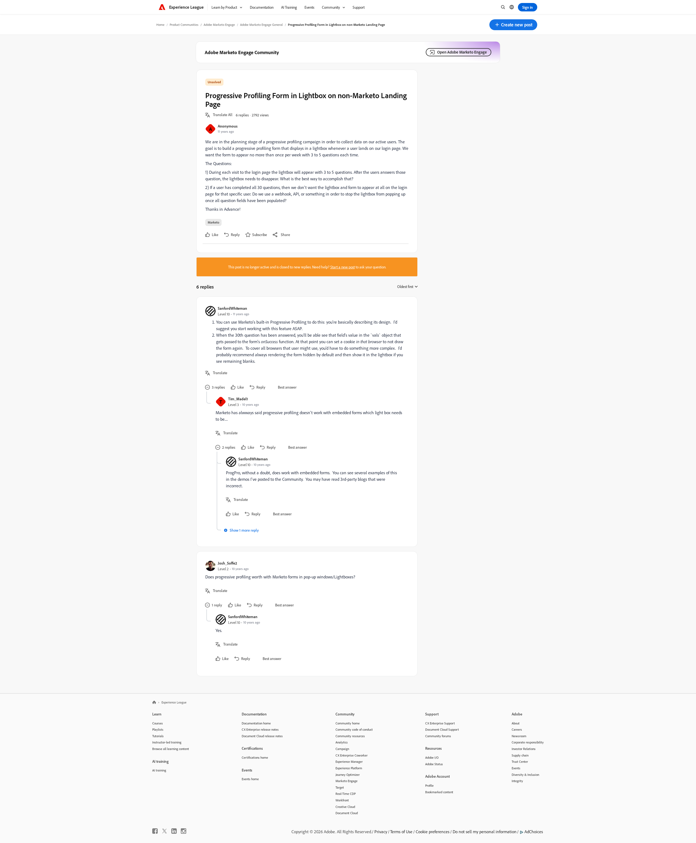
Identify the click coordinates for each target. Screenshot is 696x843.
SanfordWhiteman (232, 308)
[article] (306, 348)
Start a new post (342, 267)
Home (160, 25)
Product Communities (184, 25)
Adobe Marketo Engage (219, 25)
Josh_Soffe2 (227, 563)
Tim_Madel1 (238, 398)
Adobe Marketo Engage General (261, 25)
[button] (513, 24)
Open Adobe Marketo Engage (462, 52)
